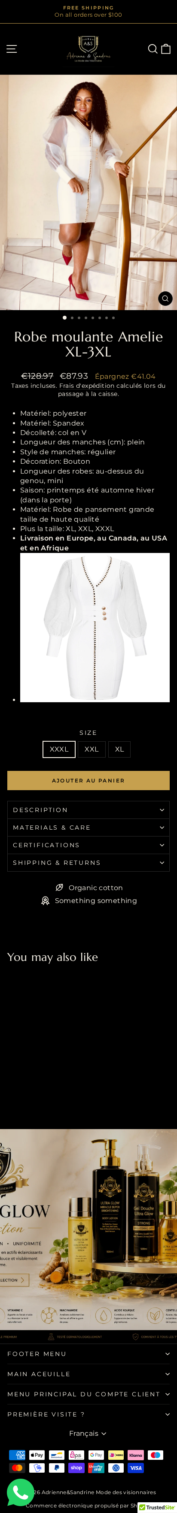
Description (40, 810)
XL (119, 749)
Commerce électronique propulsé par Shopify (88, 1505)
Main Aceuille (38, 1374)
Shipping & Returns (57, 863)
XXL (91, 749)
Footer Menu (37, 1354)
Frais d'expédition (87, 385)
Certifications (46, 845)
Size (88, 733)
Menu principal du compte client (84, 1394)
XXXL (59, 749)
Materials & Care (52, 827)
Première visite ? (46, 1414)
